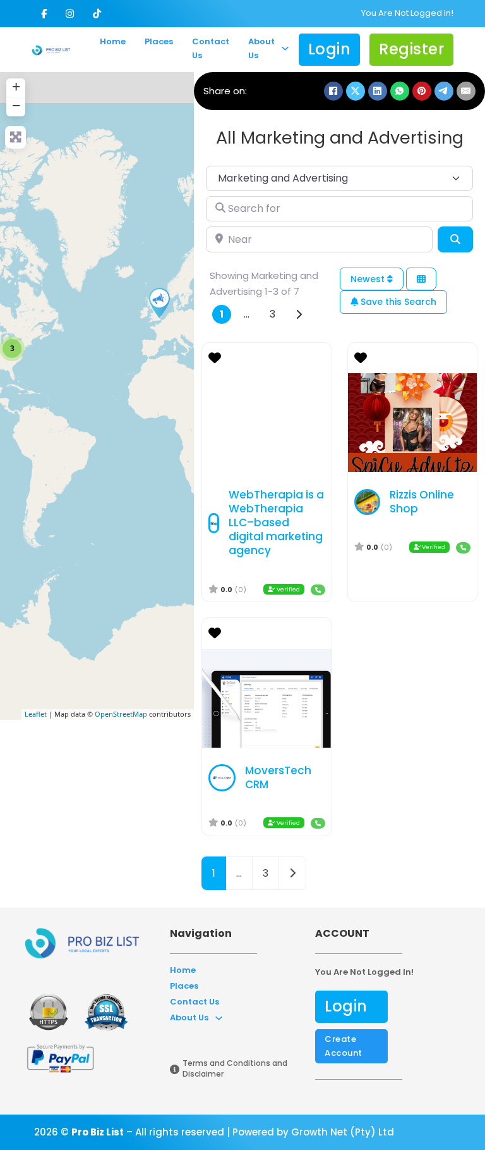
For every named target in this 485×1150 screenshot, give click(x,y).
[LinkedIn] (377, 91)
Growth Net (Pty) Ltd (342, 1132)
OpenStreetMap (121, 714)
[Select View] (421, 279)
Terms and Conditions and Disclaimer (235, 1068)
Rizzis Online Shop (422, 501)
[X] (355, 91)
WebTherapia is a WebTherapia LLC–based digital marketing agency (276, 522)
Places (159, 41)
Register (411, 49)
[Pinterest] (421, 91)
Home (113, 41)
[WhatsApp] (399, 91)
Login (329, 49)
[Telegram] (443, 91)
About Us (261, 48)
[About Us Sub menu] (285, 49)
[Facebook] (333, 91)
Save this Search (397, 301)
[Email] (466, 91)
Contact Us (210, 48)
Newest (368, 279)
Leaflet (36, 714)
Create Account (343, 1046)
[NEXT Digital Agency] (159, 303)
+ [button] (16, 86)
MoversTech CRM (278, 777)
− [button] (16, 105)
